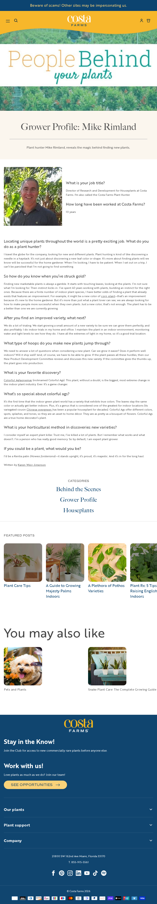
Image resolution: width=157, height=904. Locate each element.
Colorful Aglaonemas (18, 380)
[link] (79, 20)
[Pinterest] (61, 873)
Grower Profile (78, 499)
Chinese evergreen (39, 409)
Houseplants (78, 510)
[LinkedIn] (78, 873)
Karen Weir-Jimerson (32, 465)
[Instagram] (70, 873)
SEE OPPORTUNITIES (32, 785)
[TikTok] (95, 873)
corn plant (108, 296)
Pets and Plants (15, 689)
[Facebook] (53, 873)
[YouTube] (87, 873)
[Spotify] (103, 873)
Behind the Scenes (78, 489)
